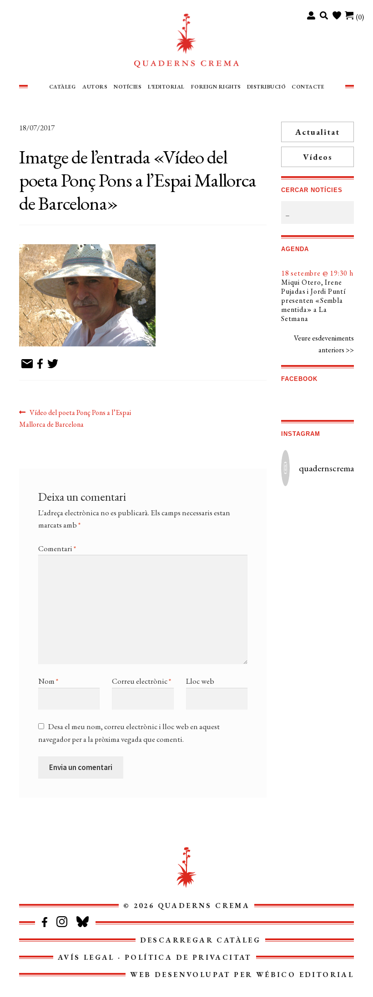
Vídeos (318, 157)
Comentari (57, 548)
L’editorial (166, 86)
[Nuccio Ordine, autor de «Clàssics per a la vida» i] (336, 549)
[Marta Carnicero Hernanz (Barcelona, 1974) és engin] (299, 612)
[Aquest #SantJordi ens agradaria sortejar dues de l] (299, 528)
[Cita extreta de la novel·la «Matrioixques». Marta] (299, 591)
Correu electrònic (141, 681)
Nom (48, 681)
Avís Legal (86, 957)
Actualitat (317, 132)
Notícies (127, 86)
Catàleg (62, 86)
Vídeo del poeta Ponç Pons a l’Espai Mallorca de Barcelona (75, 418)
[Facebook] (40, 364)
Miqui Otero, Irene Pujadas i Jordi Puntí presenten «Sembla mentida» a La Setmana (313, 300)
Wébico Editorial (305, 974)
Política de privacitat (188, 957)
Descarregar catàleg (200, 940)
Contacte (308, 86)
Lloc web (200, 681)
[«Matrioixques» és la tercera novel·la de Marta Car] (336, 570)
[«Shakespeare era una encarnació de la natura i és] (336, 507)
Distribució (266, 86)
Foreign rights (216, 86)
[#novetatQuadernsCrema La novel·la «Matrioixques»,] (336, 612)
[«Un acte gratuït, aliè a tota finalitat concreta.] (336, 528)
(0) (360, 17)
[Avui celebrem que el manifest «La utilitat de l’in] (299, 549)
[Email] (27, 364)
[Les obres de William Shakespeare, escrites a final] (299, 507)
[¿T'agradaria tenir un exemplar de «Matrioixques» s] (299, 570)
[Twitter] (53, 364)
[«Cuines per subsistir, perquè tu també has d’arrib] (336, 591)
